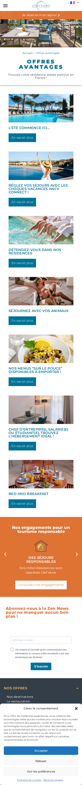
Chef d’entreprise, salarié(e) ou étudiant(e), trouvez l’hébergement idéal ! (38, 432)
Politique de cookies (29, 780)
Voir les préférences (41, 771)
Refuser (41, 761)
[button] (76, 708)
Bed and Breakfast (28, 494)
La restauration (18, 701)
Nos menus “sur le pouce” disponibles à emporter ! (35, 370)
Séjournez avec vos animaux (39, 311)
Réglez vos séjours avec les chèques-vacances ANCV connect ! (38, 188)
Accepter (41, 750)
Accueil (28, 53)
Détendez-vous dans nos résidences (35, 251)
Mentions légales (53, 780)
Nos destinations (20, 697)
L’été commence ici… (29, 128)
